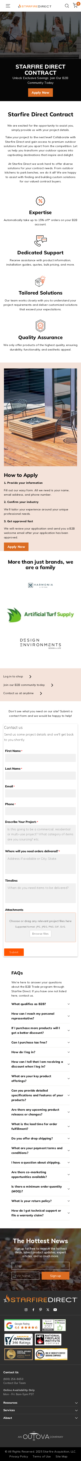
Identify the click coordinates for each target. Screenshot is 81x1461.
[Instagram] (26, 1309)
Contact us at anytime (18, 693)
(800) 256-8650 (13, 1379)
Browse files (40, 933)
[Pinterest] (40, 1309)
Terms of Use (42, 1456)
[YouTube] (55, 1309)
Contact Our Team (14, 1383)
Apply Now (40, 92)
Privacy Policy (18, 1456)
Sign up (55, 1276)
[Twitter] (48, 1309)
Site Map (62, 1456)
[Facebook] (33, 1309)
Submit (13, 952)
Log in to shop (13, 676)
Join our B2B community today (24, 685)
